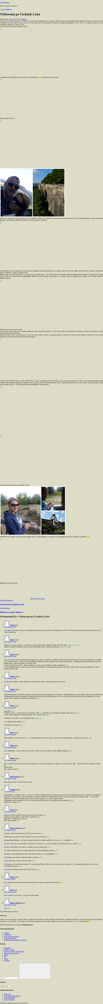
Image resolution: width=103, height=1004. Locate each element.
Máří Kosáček (15, 777)
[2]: (5, 837)
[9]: (5, 857)
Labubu (6, 933)
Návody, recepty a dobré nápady (14, 951)
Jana (11, 810)
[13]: (5, 882)
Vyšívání (7, 960)
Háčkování (7, 948)
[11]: (5, 864)
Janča (12, 625)
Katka (12, 654)
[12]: (5, 869)
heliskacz (24, 19)
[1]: (5, 833)
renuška (13, 789)
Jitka (11, 745)
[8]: (5, 854)
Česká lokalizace (9, 999)
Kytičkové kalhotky (10, 938)
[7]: (5, 850)
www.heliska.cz (5, 2)
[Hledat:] (9, 978)
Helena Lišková (15, 828)
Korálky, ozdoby (9, 950)
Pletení (6, 955)
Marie (12, 640)
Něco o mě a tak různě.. (37, 598)
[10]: (5, 861)
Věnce (6, 959)
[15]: (5, 908)
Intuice (12, 676)
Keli (11, 890)
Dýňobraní (7, 934)
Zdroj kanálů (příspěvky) (12, 996)
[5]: (5, 843)
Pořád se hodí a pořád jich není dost (15, 940)
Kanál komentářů (9, 998)
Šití (5, 957)
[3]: (5, 682)
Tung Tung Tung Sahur (11, 936)
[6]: (5, 847)
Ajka (11, 732)
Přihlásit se (7, 994)
